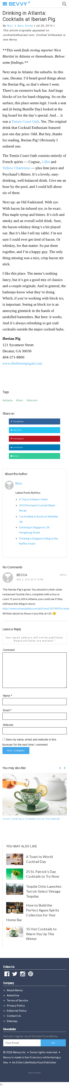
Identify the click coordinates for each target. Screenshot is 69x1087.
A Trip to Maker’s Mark (33, 499)
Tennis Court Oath (25, 121)
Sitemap (12, 1021)
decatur (33, 400)
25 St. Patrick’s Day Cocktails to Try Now (42, 874)
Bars (21, 25)
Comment (9, 650)
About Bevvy (15, 990)
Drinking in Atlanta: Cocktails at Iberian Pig (28, 16)
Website (8, 725)
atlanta (8, 400)
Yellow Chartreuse (16, 168)
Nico (10, 25)
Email (16, 456)
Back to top (33, 1073)
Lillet (46, 162)
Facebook (18, 421)
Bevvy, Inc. (19, 1052)
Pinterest (18, 439)
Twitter (17, 430)
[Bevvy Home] (18, 4)
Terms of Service (17, 1000)
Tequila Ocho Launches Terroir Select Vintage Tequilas (43, 891)
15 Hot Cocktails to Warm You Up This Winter (31, 819)
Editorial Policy (17, 1010)
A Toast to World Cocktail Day (39, 859)
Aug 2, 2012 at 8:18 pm (30, 579)
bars (20, 400)
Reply (63, 575)
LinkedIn (18, 447)
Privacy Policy (16, 1005)
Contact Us (14, 1015)
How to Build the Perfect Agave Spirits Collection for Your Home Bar (32, 912)
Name (7, 695)
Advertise (13, 995)
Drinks (29, 25)
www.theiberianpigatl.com (22, 363)
